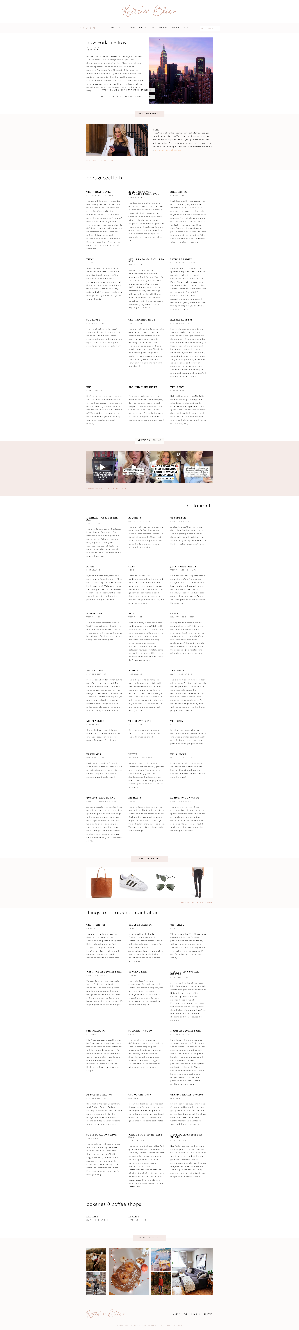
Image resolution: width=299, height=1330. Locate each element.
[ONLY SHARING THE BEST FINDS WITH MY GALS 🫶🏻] (165, 467)
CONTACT (208, 1314)
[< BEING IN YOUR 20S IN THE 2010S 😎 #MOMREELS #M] (197, 467)
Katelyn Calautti (155, 1326)
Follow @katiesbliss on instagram (106, 488)
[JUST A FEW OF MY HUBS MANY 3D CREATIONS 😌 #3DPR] (102, 467)
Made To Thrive (174, 1326)
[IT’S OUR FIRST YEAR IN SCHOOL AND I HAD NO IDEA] (134, 467)
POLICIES (195, 1314)
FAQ (185, 1314)
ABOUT (176, 1314)
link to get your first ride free (168, 150)
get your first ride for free (102, 160)
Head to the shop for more (197, 902)
